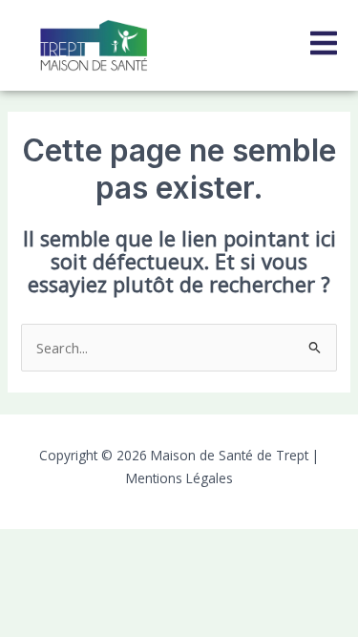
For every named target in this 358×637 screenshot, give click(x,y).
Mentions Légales (179, 478)
